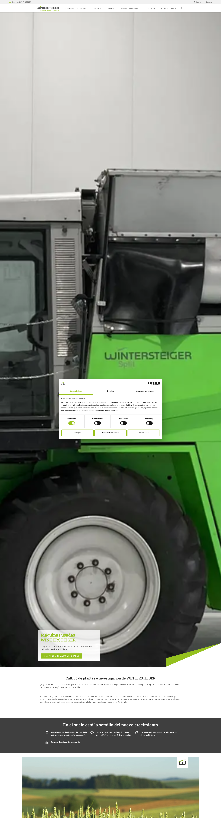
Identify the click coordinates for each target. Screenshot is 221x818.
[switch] (97, 423)
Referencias (150, 8)
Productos (97, 8)
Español (198, 2)
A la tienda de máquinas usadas (61, 656)
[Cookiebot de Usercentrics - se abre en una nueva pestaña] (150, 383)
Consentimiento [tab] (76, 391)
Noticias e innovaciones (130, 8)
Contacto (209, 2)
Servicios (111, 8)
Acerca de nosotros (168, 8)
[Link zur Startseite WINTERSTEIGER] (48, 8)
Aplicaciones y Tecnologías (75, 8)
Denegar (77, 433)
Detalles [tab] (110, 391)
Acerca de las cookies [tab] (145, 391)
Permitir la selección (110, 433)
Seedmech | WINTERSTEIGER (21, 2)
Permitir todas (143, 433)
